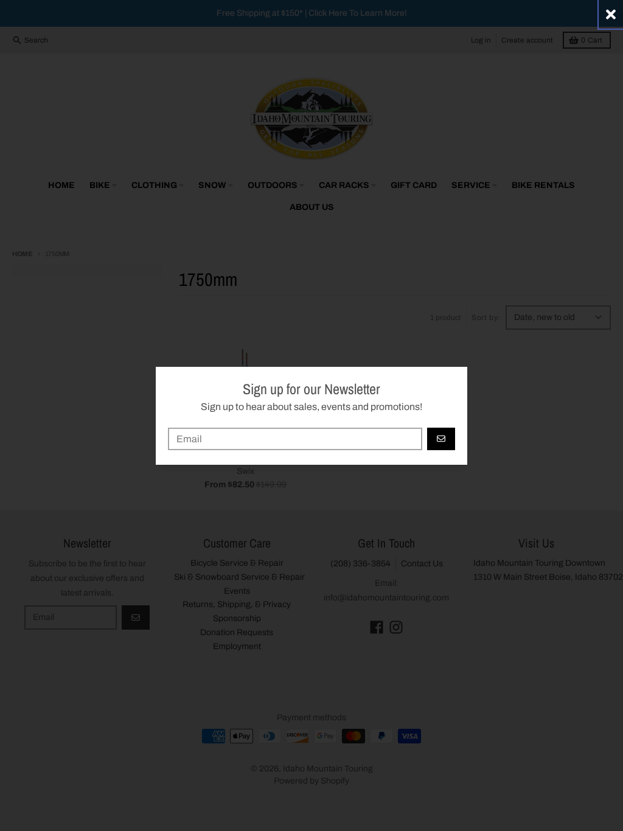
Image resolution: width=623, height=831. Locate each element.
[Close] (611, 14)
